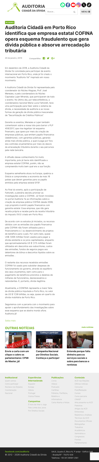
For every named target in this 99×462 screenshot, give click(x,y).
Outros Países (34, 396)
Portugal (31, 393)
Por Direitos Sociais (36, 411)
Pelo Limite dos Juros (37, 407)
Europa (31, 387)
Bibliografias (80, 424)
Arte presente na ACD (84, 402)
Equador (31, 384)
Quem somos (10, 381)
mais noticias (87, 327)
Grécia (31, 390)
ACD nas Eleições (82, 381)
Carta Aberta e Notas (60, 402)
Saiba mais (10, 320)
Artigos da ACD (81, 408)
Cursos (77, 393)
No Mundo (10, 22)
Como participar (11, 384)
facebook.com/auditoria (17, 451)
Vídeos (54, 384)
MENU (84, 11)
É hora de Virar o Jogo (37, 404)
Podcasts (55, 387)
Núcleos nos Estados (14, 387)
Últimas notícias (81, 384)
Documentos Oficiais (83, 421)
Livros (53, 381)
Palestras (78, 405)
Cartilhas (55, 390)
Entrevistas (79, 412)
